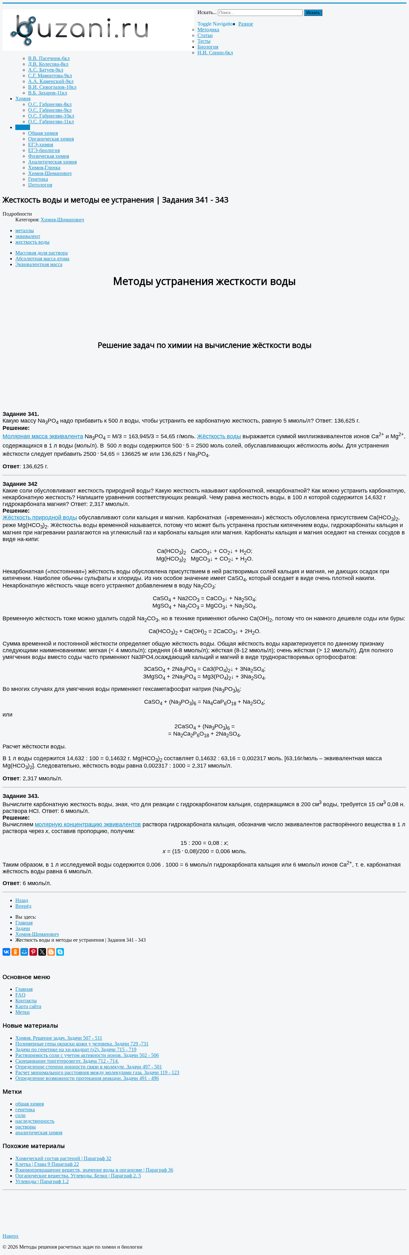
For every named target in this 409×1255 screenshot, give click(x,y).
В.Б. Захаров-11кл (47, 93)
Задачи (22, 127)
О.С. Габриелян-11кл (51, 121)
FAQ (20, 995)
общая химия (29, 1103)
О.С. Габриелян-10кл (51, 116)
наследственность (34, 1121)
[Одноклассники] (15, 952)
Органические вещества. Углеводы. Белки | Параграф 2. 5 (78, 1175)
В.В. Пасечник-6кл (49, 58)
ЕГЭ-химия (40, 144)
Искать (313, 12)
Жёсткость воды (219, 436)
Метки (22, 1012)
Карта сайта (28, 1006)
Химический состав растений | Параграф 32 (63, 1158)
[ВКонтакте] (6, 952)
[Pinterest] (33, 952)
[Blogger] (51, 952)
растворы (25, 1126)
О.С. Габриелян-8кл (50, 104)
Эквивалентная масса (38, 264)
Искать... (207, 12)
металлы (24, 230)
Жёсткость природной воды (40, 517)
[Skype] (60, 952)
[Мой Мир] (24, 952)
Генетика (38, 179)
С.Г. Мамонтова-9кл (50, 75)
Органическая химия (51, 139)
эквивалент (27, 236)
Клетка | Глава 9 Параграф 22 (47, 1164)
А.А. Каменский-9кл (50, 81)
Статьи (205, 35)
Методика (208, 29)
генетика (25, 1109)
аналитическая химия (38, 1132)
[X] (42, 952)
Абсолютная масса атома (42, 258)
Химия (22, 98)
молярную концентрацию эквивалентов (88, 824)
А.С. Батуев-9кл (45, 70)
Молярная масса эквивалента (43, 436)
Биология (207, 47)
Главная (24, 989)
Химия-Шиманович (50, 173)
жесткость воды (32, 242)
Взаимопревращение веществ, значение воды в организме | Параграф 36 (94, 1170)
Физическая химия (48, 156)
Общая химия (43, 133)
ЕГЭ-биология (44, 150)
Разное (245, 24)
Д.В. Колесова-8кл (48, 64)
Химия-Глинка (44, 167)
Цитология (40, 184)
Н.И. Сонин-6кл (215, 52)
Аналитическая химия (52, 162)
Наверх (11, 1236)
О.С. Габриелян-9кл (50, 110)
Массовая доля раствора (41, 253)
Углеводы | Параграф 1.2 (42, 1181)
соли (20, 1115)
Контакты (26, 1000)
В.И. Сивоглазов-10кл (52, 87)
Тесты (204, 41)
